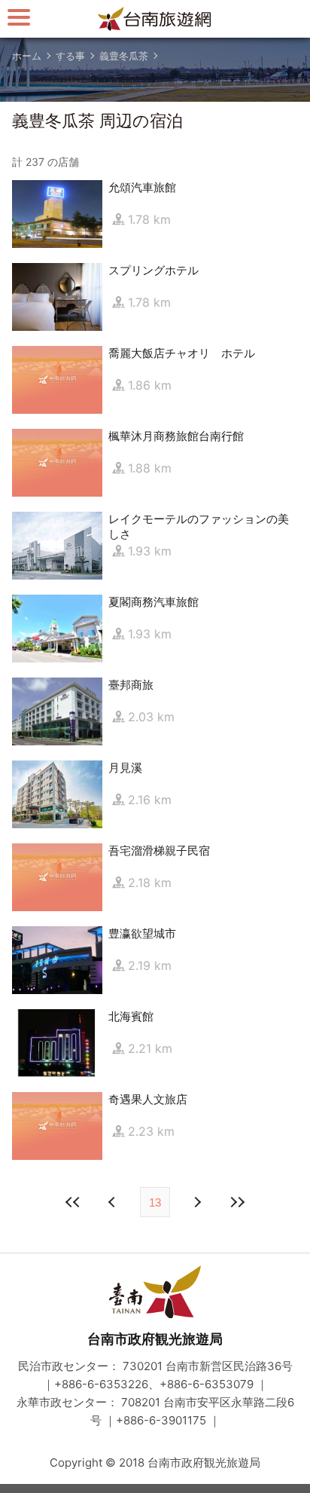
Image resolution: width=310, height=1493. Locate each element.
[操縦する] (19, 17)
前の (196, 1202)
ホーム (26, 56)
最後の (237, 1202)
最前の (73, 1202)
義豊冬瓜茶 (123, 56)
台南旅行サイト (155, 19)
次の (114, 1202)
